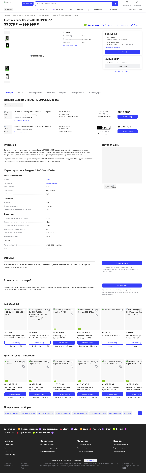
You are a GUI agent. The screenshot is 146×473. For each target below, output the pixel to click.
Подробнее (108, 186)
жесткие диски (51, 183)
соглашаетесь (67, 460)
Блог (6, 451)
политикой (77, 460)
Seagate (48, 179)
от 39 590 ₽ (83, 384)
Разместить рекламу (84, 448)
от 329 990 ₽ (83, 332)
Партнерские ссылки (121, 448)
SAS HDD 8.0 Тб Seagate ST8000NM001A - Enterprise (32, 112)
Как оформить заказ (47, 451)
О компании (8, 444)
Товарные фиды (119, 451)
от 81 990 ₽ (58, 332)
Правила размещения (85, 451)
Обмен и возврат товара (49, 448)
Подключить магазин (84, 444)
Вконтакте (8, 455)
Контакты (7, 448)
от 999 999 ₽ (10, 384)
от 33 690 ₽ (59, 384)
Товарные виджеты (120, 444)
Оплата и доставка (47, 444)
